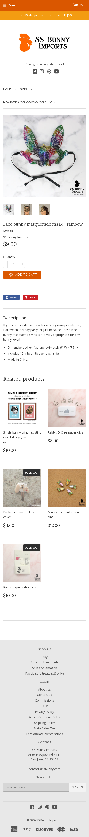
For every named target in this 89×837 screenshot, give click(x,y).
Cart (82, 5)
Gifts (23, 89)
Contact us (44, 695)
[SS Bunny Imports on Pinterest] (49, 72)
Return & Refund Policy (44, 717)
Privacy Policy (44, 711)
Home (7, 89)
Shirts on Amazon (44, 668)
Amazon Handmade (45, 662)
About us (44, 689)
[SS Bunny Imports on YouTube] (56, 72)
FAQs (44, 706)
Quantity (9, 257)
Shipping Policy (44, 723)
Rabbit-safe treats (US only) (44, 673)
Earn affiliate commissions (44, 734)
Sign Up (77, 787)
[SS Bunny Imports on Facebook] (34, 72)
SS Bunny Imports (47, 820)
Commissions (44, 700)
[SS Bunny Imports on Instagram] (42, 72)
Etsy (45, 657)
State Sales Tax (44, 728)
